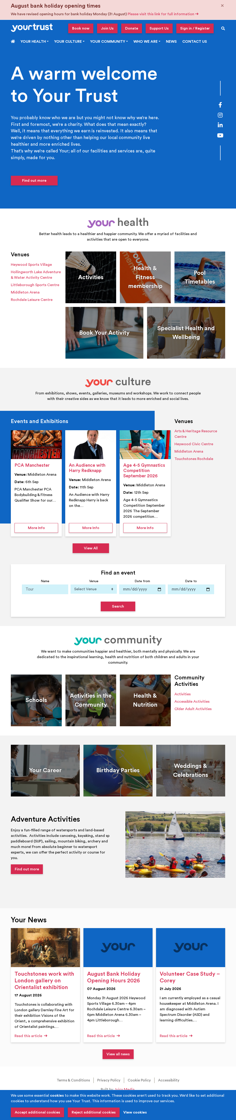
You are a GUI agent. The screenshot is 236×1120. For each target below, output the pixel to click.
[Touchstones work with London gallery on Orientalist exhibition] (45, 947)
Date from (142, 581)
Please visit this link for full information (161, 14)
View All (91, 548)
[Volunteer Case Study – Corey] (190, 947)
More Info (43, 528)
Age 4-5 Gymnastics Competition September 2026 (144, 470)
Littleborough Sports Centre (35, 285)
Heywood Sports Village (31, 264)
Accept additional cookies (37, 1112)
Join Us (107, 28)
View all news (118, 1054)
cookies (57, 1095)
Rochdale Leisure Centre (32, 300)
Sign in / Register (195, 28)
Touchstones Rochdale (193, 459)
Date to (191, 581)
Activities (182, 694)
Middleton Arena (25, 292)
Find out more (34, 180)
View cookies (135, 1112)
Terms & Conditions (73, 1080)
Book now (80, 28)
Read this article (29, 1036)
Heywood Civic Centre (193, 444)
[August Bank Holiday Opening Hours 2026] (118, 947)
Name (45, 581)
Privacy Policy (108, 1080)
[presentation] (36, 444)
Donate (131, 28)
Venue (93, 581)
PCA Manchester (32, 465)
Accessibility (168, 1080)
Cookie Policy (139, 1080)
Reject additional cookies (94, 1112)
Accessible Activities (191, 701)
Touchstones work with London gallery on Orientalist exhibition (44, 980)
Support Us (159, 28)
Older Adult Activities (193, 709)
